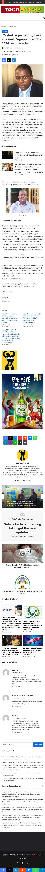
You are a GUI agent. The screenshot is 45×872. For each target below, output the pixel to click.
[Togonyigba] (22, 10)
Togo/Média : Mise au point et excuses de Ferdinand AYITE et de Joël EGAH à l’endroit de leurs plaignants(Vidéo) (31, 318)
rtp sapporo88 (6, 807)
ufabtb (15, 716)
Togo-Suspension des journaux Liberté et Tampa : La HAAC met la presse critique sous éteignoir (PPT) (32, 625)
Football (11, 492)
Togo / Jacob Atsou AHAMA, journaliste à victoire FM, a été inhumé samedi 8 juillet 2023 (11, 651)
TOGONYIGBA (8, 48)
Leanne (15, 670)
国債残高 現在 (5, 799)
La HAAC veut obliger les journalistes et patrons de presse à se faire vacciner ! (32, 651)
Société (10, 26)
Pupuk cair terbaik (6, 792)
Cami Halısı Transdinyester (9, 823)
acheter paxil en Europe (22, 695)
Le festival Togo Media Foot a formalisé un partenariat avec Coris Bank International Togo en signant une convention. (21, 502)
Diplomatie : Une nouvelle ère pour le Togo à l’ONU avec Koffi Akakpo (23, 762)
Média (14, 26)
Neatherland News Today (8, 815)
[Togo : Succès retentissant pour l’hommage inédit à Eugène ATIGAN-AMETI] (7, 155)
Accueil (5, 26)
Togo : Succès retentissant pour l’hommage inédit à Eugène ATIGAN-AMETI (29, 155)
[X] (21, 480)
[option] (22, 496)
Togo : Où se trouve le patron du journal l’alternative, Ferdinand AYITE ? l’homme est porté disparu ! (10, 318)
